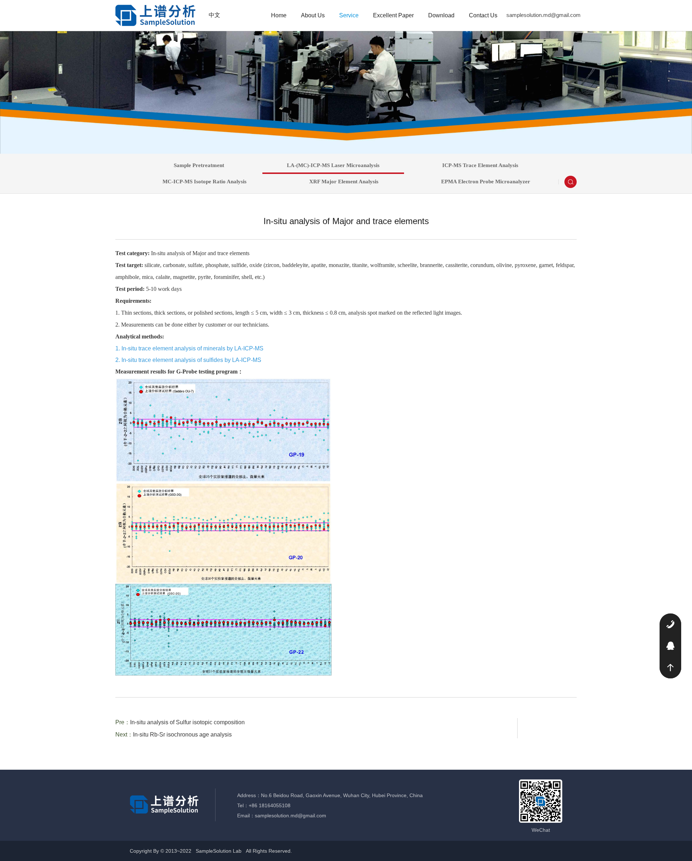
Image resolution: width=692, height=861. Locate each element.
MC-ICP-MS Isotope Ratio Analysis (205, 181)
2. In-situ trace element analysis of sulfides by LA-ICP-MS (188, 360)
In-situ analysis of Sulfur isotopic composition (187, 722)
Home (279, 15)
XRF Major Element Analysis (343, 181)
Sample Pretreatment (199, 165)
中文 (214, 15)
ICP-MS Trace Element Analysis (480, 165)
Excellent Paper (393, 15)
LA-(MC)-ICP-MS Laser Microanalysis (333, 165)
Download (441, 15)
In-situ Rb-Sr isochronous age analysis (182, 734)
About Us (313, 15)
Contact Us (483, 15)
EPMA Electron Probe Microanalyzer (485, 181)
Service (349, 15)
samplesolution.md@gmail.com (543, 15)
